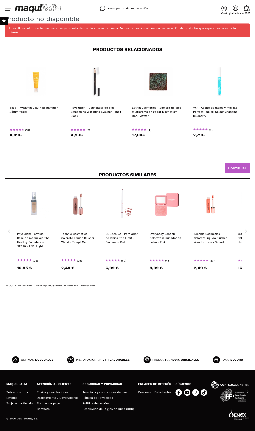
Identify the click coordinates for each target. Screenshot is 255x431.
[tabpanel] (36, 102)
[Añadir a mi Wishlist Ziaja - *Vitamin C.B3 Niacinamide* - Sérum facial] (36, 62)
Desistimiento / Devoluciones (57, 397)
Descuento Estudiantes (154, 392)
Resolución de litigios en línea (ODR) (108, 409)
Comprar (35, 142)
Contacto (43, 409)
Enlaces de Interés (154, 384)
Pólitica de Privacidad (98, 397)
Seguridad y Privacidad (102, 384)
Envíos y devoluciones (52, 392)
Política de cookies (96, 403)
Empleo (11, 397)
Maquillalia (16, 384)
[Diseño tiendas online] (239, 415)
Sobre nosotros (17, 392)
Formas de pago (48, 403)
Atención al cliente (54, 384)
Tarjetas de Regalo (19, 403)
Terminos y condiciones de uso (105, 392)
